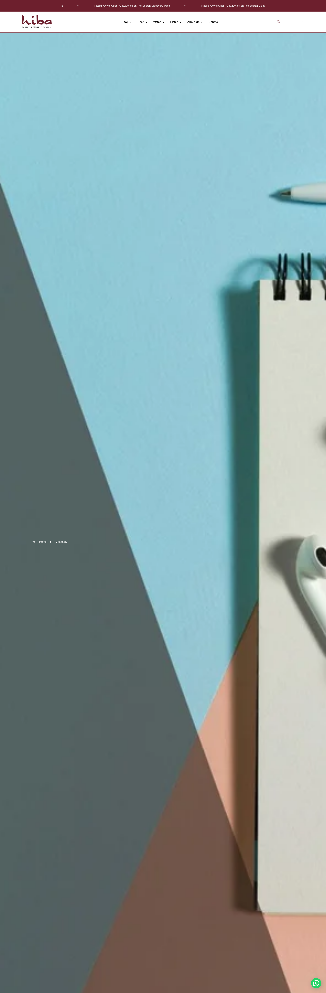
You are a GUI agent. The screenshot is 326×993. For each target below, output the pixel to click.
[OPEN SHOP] (130, 22)
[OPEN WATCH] (163, 22)
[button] (278, 22)
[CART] (302, 22)
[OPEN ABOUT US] (201, 22)
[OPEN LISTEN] (180, 22)
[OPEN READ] (146, 22)
